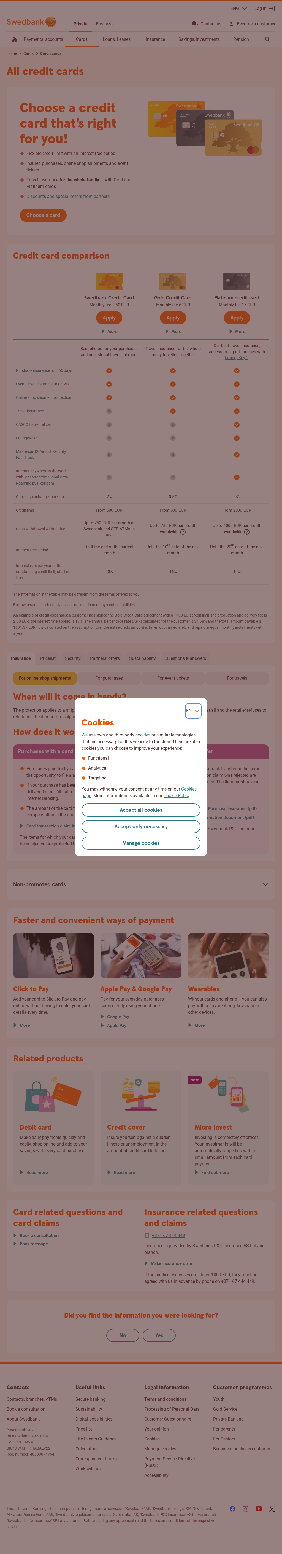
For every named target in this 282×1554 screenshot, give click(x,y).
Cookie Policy (176, 795)
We (85, 735)
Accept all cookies (141, 810)
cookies (142, 735)
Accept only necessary (141, 826)
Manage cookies (141, 843)
